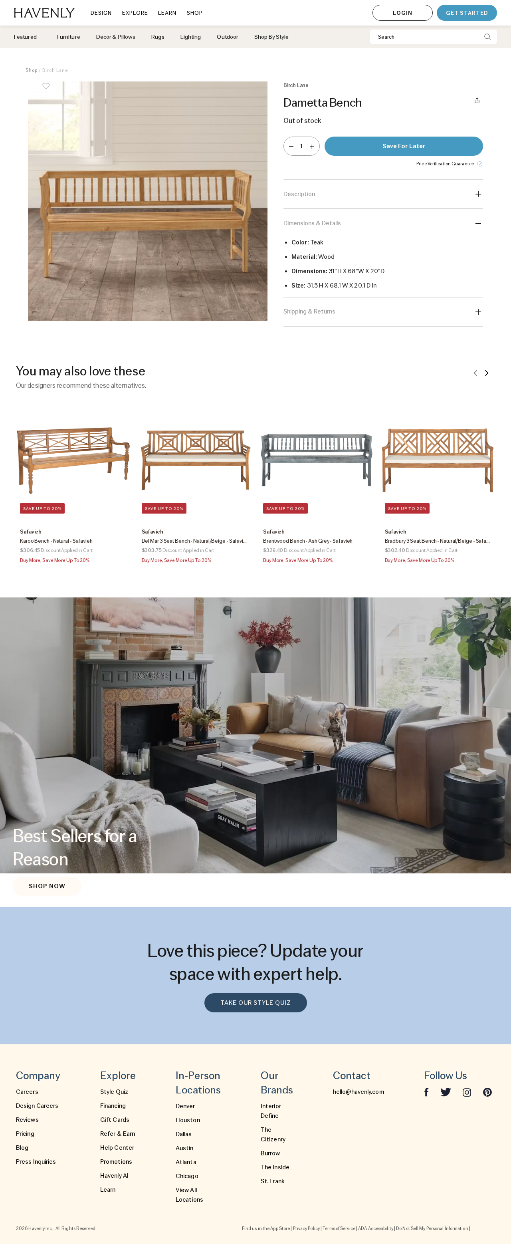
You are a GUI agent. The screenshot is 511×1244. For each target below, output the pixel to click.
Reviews (27, 1119)
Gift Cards (114, 1119)
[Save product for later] (45, 91)
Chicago (187, 1176)
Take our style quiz (255, 1002)
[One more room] (312, 146)
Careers (27, 1091)
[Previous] (475, 372)
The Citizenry (273, 1134)
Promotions (116, 1161)
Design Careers (37, 1105)
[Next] (486, 372)
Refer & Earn (117, 1133)
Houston (188, 1120)
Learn (108, 1189)
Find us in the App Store (266, 1228)
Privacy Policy (306, 1228)
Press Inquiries (36, 1161)
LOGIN (402, 13)
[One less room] (291, 146)
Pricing (25, 1133)
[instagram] (467, 1092)
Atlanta (186, 1162)
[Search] (487, 37)
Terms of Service (339, 1228)
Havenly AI (114, 1175)
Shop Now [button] (47, 886)
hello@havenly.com (358, 1091)
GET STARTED (467, 13)
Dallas (184, 1134)
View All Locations (189, 1194)
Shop (32, 70)
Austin (185, 1148)
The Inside (275, 1167)
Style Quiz (114, 1091)
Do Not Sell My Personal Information (432, 1228)
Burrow (270, 1153)
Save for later (403, 146)
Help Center (117, 1147)
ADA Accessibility (375, 1228)
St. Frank (273, 1181)
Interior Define (271, 1111)
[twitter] (445, 1092)
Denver (185, 1106)
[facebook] (426, 1092)
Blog (22, 1147)
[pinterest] (487, 1092)
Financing (113, 1105)
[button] (147, 204)
